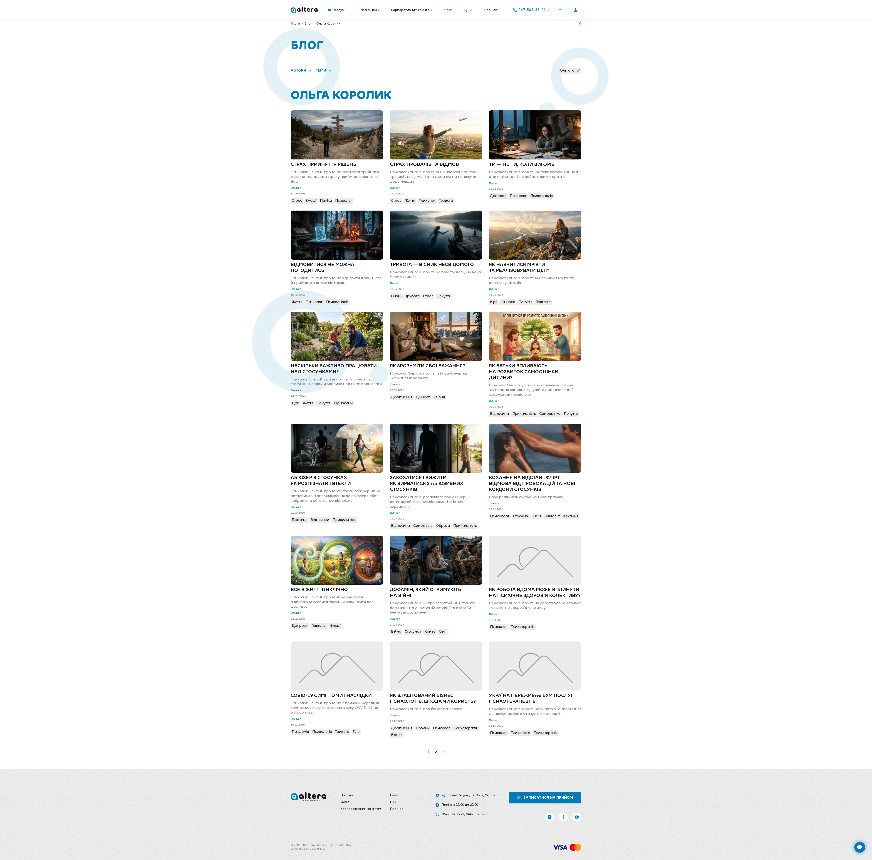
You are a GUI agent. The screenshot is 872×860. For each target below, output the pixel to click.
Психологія (500, 516)
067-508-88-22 (453, 814)
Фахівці (371, 10)
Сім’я (537, 516)
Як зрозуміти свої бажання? (427, 366)
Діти (295, 403)
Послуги (338, 10)
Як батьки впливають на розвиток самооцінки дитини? (523, 372)
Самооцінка (549, 414)
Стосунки (521, 516)
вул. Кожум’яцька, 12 (458, 795)
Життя (410, 201)
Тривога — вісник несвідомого (432, 265)
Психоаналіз (541, 196)
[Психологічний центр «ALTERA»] (304, 10)
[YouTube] (576, 817)
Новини (423, 728)
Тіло (356, 732)
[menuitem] (337, 10)
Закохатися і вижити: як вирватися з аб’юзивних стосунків (426, 484)
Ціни (468, 10)
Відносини (343, 403)
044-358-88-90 (477, 814)
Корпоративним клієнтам (411, 10)
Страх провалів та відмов (424, 164)
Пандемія (300, 732)
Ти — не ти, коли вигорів (522, 164)
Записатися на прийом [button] (548, 798)
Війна (396, 632)
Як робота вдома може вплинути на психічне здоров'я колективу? (535, 593)
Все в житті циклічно (319, 590)
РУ (559, 10)
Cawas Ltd (317, 849)
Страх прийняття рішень (323, 164)
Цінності (507, 302)
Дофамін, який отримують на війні (425, 593)
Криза (430, 632)
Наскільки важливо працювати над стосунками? (334, 369)
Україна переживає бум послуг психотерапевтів (531, 698)
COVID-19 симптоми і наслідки (331, 695)
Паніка (326, 201)
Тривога (446, 201)
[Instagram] (549, 817)
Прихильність (524, 414)
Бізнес (396, 735)
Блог (448, 10)
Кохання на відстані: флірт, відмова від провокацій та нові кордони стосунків (532, 484)
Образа (443, 526)
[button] (436, 752)
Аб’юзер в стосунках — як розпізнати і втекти (322, 481)
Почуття (444, 296)
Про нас (490, 10)
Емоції (311, 201)
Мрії (493, 302)
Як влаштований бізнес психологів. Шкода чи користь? (433, 698)
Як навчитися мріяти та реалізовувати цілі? (519, 268)
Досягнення (401, 397)
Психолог (343, 201)
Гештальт (543, 302)
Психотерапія (522, 627)
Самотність (423, 526)
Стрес (297, 201)
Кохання (570, 516)
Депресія (498, 196)
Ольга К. (567, 70)
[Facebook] (563, 817)
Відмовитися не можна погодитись (322, 268)
